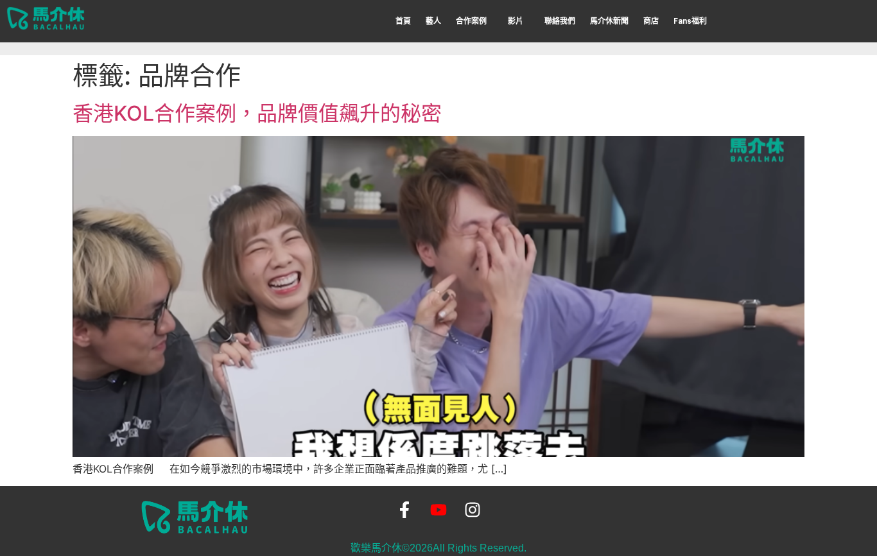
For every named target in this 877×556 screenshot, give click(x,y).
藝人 (433, 21)
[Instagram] (473, 510)
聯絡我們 (559, 21)
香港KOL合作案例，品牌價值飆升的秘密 (257, 113)
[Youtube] (438, 510)
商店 (651, 21)
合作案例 (471, 21)
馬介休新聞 (609, 21)
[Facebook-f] (404, 510)
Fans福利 (690, 21)
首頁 (403, 21)
